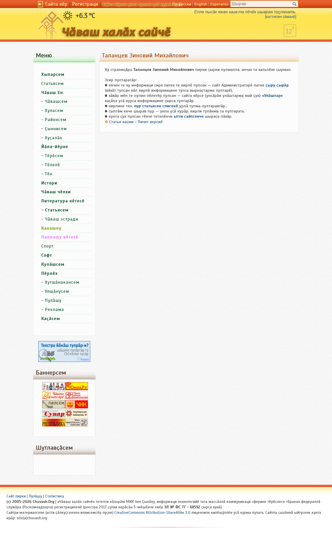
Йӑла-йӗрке (54, 146)
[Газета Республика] (53, 425)
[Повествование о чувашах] (53, 389)
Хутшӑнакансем (62, 282)
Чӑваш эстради (61, 219)
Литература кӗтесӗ (63, 201)
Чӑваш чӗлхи (56, 192)
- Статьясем (54, 210)
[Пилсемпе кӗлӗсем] (53, 407)
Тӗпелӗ (52, 165)
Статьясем (52, 83)
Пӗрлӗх (49, 273)
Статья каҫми (121, 121)
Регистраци (85, 4)
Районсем (55, 119)
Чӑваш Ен (52, 92)
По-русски (181, 4)
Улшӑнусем (57, 291)
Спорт (47, 246)
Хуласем (54, 110)
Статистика (54, 496)
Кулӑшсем (52, 264)
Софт (46, 255)
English (200, 4)
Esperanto (219, 4)
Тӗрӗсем (54, 155)
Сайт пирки (16, 496)
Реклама (54, 309)
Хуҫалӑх (53, 138)
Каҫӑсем (50, 318)
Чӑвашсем (56, 101)
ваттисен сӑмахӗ (280, 17)
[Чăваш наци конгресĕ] (76, 407)
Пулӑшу (53, 300)
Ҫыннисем (56, 128)
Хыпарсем (52, 74)
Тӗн (48, 174)
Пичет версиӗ (150, 121)
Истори (49, 183)
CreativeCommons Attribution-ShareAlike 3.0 (152, 512)
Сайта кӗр (56, 4)
